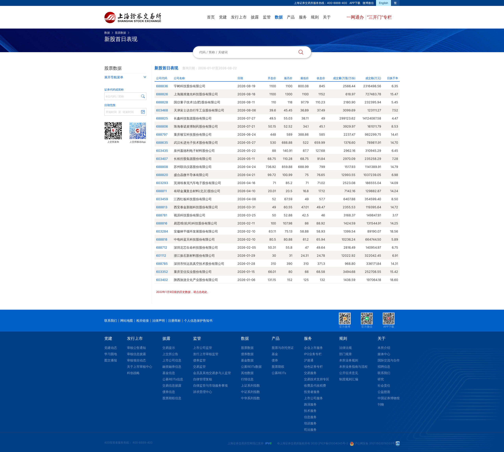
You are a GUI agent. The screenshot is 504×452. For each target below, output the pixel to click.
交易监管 (199, 367)
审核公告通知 (136, 348)
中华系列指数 (250, 398)
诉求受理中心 (202, 392)
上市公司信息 (171, 360)
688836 (162, 86)
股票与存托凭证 (283, 348)
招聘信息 (384, 367)
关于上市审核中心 (139, 367)
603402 (162, 280)
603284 (162, 231)
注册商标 (174, 320)
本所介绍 (384, 348)
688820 (162, 175)
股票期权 (278, 367)
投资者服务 (312, 392)
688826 (162, 94)
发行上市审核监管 (205, 354)
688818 (161, 239)
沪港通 (308, 360)
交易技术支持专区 (316, 379)
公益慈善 (384, 392)
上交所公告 (170, 354)
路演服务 (310, 404)
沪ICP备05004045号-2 (333, 443)
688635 (162, 142)
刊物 (381, 404)
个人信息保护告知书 (198, 320)
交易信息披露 (171, 385)
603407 (162, 159)
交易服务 (310, 373)
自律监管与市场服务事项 (210, 385)
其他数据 (247, 373)
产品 (291, 17)
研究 (381, 379)
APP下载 (354, 3)
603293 (162, 183)
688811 (161, 191)
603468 (162, 110)
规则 (315, 17)
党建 (223, 17)
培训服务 (310, 423)
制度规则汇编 (348, 379)
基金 (275, 354)
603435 (162, 151)
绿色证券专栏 (313, 367)
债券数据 (247, 354)
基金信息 (168, 373)
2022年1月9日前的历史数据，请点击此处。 (183, 292)
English (383, 3)
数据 (279, 17)
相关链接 (142, 320)
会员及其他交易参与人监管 (212, 373)
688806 (162, 126)
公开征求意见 (348, 373)
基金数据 (247, 360)
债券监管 (199, 360)
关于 (327, 17)
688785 (162, 264)
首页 (211, 17)
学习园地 (110, 354)
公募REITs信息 (172, 379)
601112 (161, 255)
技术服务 (310, 411)
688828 (162, 102)
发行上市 (239, 17)
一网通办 (355, 17)
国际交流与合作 (389, 360)
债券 (275, 360)
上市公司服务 (313, 398)
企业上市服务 (313, 348)
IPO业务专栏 (313, 354)
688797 (162, 134)
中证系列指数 (250, 392)
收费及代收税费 (315, 385)
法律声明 (158, 320)
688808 (162, 167)
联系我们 (110, 320)
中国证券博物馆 (389, 398)
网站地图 (126, 320)
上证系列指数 (250, 385)
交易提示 (168, 348)
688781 (161, 215)
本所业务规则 (348, 360)
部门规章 (345, 354)
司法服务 (310, 430)
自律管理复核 (202, 379)
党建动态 (110, 348)
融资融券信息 (171, 367)
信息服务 (310, 417)
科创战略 (133, 373)
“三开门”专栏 (379, 17)
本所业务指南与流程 (353, 367)
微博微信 (368, 3)
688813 (161, 207)
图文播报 (110, 360)
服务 (303, 17)
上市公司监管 (202, 348)
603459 (162, 199)
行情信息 (247, 379)
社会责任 (384, 385)
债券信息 (168, 392)
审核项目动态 (136, 360)
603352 (162, 272)
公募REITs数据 (251, 367)
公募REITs (279, 373)
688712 (161, 247)
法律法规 (345, 348)
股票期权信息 (171, 398)
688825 (162, 118)
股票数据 (120, 32)
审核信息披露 (136, 354)
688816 (161, 223)
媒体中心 (384, 354)
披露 (255, 17)
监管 (267, 17)
